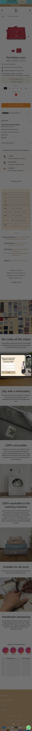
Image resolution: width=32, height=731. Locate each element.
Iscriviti (8, 372)
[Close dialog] (30, 356)
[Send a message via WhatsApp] (28, 727)
